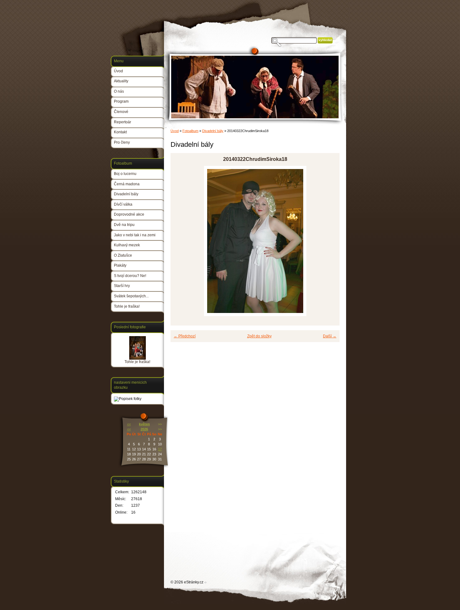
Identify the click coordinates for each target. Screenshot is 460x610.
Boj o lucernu (125, 174)
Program (121, 101)
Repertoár (122, 122)
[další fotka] (329, 241)
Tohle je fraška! (127, 306)
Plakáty (120, 265)
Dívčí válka (123, 204)
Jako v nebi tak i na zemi (135, 235)
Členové (121, 112)
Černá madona (127, 184)
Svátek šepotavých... (131, 296)
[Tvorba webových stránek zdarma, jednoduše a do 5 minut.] (205, 582)
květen (144, 424)
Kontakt (120, 132)
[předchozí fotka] (181, 241)
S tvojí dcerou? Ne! (130, 276)
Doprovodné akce (129, 214)
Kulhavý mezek (127, 245)
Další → (329, 336)
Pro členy (122, 142)
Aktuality (121, 81)
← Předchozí (185, 336)
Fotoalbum (190, 131)
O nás (119, 91)
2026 (144, 429)
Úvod (175, 131)
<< (129, 424)
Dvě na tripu (124, 225)
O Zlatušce (123, 255)
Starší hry (122, 286)
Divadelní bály (212, 131)
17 (160, 449)
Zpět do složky (259, 336)
